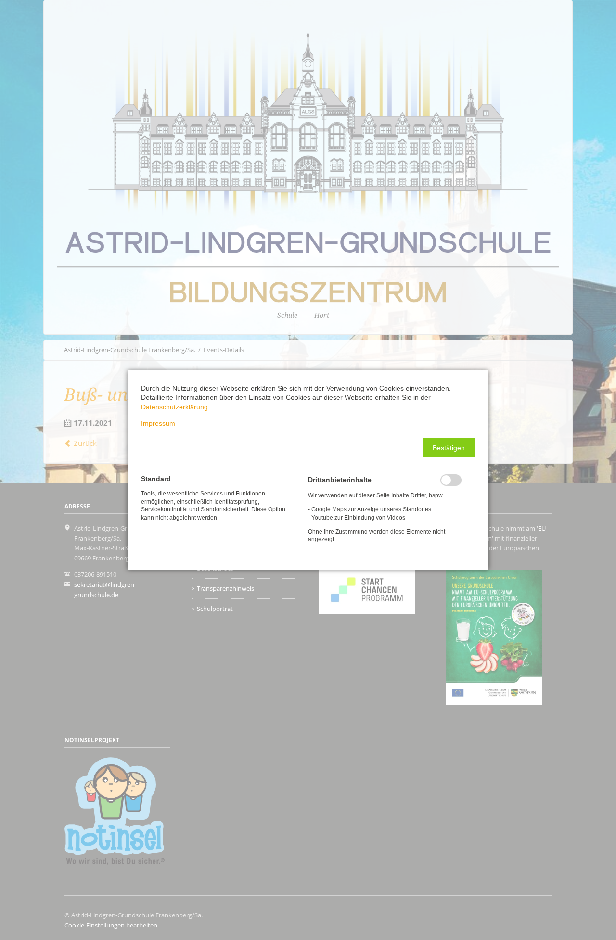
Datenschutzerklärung (174, 407)
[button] (449, 447)
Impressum (158, 423)
